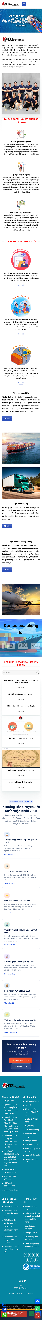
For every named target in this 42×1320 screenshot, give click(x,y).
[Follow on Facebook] (25, 1255)
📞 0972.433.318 (21, 1066)
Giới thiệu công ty (32, 1101)
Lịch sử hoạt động (32, 1130)
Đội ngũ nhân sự (31, 1140)
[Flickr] (31, 1260)
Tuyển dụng (29, 1126)
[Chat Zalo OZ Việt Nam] (37, 1301)
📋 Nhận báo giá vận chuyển (14, 1314)
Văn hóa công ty (31, 1144)
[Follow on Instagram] (19, 1281)
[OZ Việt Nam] (10, 4)
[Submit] (37, 672)
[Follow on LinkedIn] (37, 1255)
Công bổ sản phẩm (32, 1155)
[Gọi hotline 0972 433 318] (37, 1315)
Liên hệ (28, 1105)
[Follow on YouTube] (27, 1260)
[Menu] (24, 4)
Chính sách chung (11, 1206)
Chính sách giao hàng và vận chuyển (10, 1239)
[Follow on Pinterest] (33, 1255)
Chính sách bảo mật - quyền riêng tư (11, 1213)
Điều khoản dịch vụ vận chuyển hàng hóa (10, 1223)
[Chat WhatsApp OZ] (37, 1308)
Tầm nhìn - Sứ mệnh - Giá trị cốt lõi (31, 1112)
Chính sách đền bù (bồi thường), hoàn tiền (11, 1249)
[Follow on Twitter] (29, 1255)
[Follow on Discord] (36, 1260)
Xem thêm (21, 688)
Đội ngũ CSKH (31, 1233)
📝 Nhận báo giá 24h (20, 1060)
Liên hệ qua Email (11, 1190)
